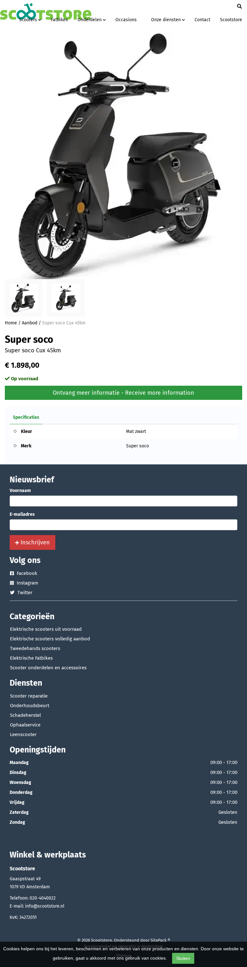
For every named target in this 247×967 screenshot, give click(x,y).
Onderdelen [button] (90, 19)
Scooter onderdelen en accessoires (48, 668)
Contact (202, 19)
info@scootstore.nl (44, 906)
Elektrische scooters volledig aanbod (50, 639)
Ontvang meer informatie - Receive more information (123, 392)
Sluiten (183, 958)
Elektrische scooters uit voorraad (46, 629)
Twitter (24, 592)
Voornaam (20, 490)
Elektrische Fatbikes (31, 658)
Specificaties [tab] (26, 417)
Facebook (26, 573)
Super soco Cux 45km (64, 323)
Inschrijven (34, 542)
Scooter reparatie (29, 696)
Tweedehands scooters (35, 648)
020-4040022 (43, 898)
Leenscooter (23, 734)
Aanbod (29, 323)
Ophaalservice (25, 725)
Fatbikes (59, 19)
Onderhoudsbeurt (29, 705)
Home (11, 323)
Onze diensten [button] (166, 19)
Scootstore (231, 19)
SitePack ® (160, 940)
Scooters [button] (28, 19)
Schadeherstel (25, 715)
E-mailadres (22, 514)
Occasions (126, 19)
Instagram (26, 583)
